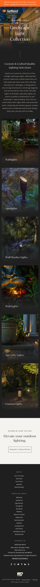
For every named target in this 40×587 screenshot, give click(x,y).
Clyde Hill (19, 500)
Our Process (19, 476)
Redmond (19, 517)
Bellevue (19, 497)
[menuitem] (20, 480)
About (19, 472)
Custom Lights (14, 403)
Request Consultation (20, 449)
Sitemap (35, 579)
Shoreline (19, 529)
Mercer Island (19, 514)
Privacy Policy (26, 579)
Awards (19, 484)
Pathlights (11, 159)
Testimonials (19, 487)
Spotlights (12, 208)
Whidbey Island (19, 532)
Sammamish (19, 520)
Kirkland (19, 509)
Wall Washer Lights (17, 257)
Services (19, 479)
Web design (14, 582)
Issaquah (19, 506)
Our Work (19, 481)
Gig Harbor (19, 503)
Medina (19, 512)
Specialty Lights (15, 355)
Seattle (19, 523)
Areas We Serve (19, 494)
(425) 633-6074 (20, 545)
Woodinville (19, 534)
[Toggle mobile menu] (36, 11)
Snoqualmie (19, 526)
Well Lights (12, 306)
